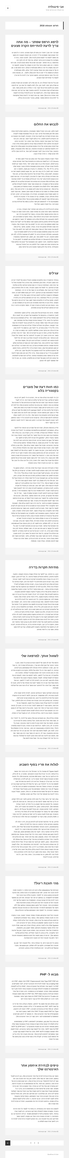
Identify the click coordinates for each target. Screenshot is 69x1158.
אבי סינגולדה (56, 6)
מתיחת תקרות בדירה (43, 567)
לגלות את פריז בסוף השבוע (38, 764)
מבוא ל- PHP (49, 974)
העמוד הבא (7, 1143)
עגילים (53, 273)
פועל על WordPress (53, 1154)
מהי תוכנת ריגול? (46, 883)
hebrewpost (41, 108)
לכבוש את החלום (46, 124)
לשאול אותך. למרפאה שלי (39, 656)
